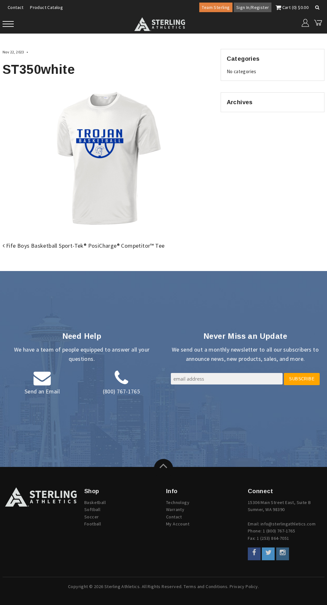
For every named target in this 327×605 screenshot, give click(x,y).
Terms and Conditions (205, 586)
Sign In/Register (252, 7)
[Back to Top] (163, 468)
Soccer (91, 517)
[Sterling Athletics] (41, 497)
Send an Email (42, 391)
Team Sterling (216, 7)
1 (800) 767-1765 (279, 531)
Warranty (175, 509)
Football (92, 524)
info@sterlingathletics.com (288, 524)
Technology (177, 502)
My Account (177, 524)
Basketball (95, 502)
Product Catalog (46, 7)
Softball (92, 509)
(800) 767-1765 (121, 391)
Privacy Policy (244, 586)
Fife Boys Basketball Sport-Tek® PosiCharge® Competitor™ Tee (84, 245)
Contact (16, 7)
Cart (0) (294, 7)
